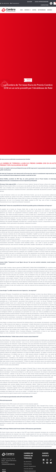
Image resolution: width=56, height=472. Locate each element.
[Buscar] (51, 3)
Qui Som (29, 1)
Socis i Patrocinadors (41, 1)
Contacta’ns (44, 5)
